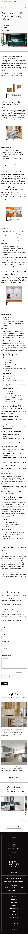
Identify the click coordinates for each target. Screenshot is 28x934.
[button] (25, 6)
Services (14, 896)
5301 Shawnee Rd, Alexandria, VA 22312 (14, 887)
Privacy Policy (19, 672)
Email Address (5, 634)
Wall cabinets (15, 192)
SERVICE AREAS (14, 917)
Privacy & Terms (14, 929)
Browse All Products (14, 826)
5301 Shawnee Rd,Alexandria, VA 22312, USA (11, 610)
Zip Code (4, 648)
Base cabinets (15, 110)
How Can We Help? (7, 655)
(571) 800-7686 (7, 1)
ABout (14, 905)
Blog (14, 911)
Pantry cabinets (15, 277)
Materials (14, 899)
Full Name (4, 627)
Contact (14, 914)
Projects (14, 902)
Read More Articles (14, 777)
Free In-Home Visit (5, 3)
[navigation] (3, 6)
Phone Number (5, 641)
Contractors (14, 908)
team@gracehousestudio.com (12, 604)
